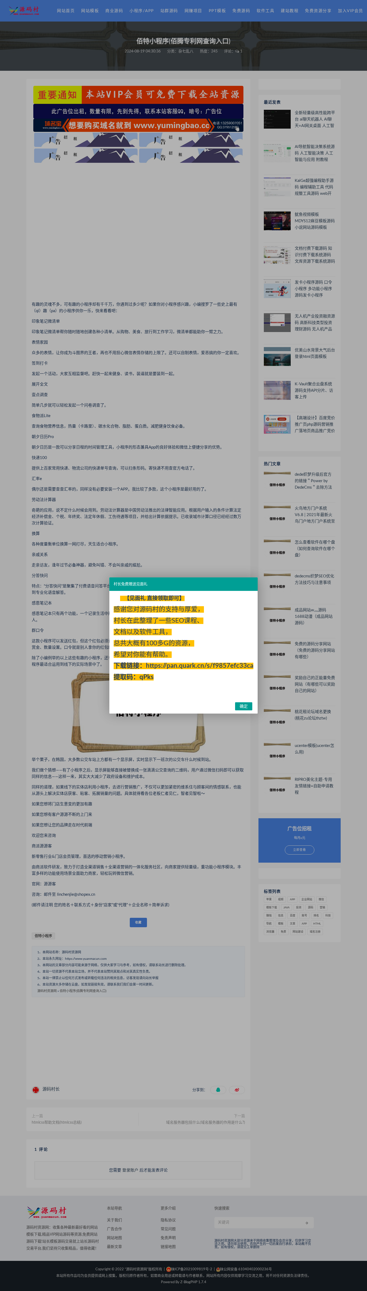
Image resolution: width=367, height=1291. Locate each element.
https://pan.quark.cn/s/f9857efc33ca (199, 666)
